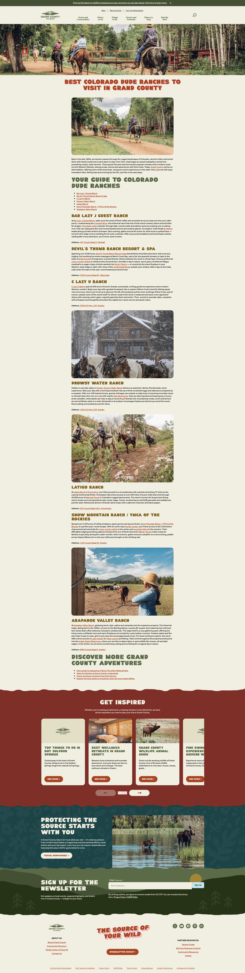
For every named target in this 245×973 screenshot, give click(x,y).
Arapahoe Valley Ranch (87, 209)
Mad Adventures (120, 396)
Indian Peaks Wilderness (90, 641)
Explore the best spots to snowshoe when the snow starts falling (105, 679)
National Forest (92, 498)
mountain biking (140, 529)
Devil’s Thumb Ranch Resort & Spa (92, 196)
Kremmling (93, 492)
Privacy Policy (120, 897)
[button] (119, 792)
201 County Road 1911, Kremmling (95, 509)
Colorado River (100, 223)
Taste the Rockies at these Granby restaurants (97, 673)
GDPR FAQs (132, 897)
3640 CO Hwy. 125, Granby (92, 306)
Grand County (157, 167)
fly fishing (168, 229)
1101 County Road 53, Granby (93, 543)
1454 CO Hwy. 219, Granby (92, 410)
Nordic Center (131, 527)
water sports (112, 639)
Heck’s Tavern (120, 264)
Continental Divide (121, 267)
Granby (99, 388)
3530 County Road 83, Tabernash (94, 275)
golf (123, 399)
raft (100, 396)
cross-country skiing (80, 262)
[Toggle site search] (195, 15)
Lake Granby (97, 639)
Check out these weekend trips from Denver (96, 676)
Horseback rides (89, 226)
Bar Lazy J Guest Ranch (87, 194)
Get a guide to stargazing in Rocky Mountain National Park (102, 671)
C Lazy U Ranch (83, 199)
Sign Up (198, 885)
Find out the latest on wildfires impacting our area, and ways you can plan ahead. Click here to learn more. (120, 3)
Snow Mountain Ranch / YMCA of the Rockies (97, 207)
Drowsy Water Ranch (86, 201)
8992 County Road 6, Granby (93, 650)
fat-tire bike (86, 259)
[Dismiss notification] (170, 3)
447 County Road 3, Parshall (92, 242)
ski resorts (147, 532)
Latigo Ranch (82, 204)
